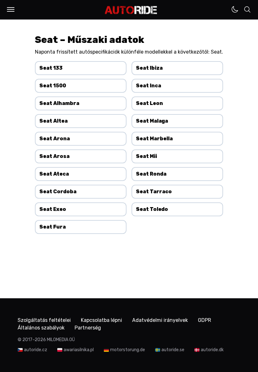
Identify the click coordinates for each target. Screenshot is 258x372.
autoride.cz (35, 349)
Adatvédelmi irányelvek (160, 320)
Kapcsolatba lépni (101, 320)
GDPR (204, 320)
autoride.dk (212, 349)
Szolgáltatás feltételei (44, 320)
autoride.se (172, 349)
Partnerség (88, 328)
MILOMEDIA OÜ (61, 339)
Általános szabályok (41, 328)
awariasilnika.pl (79, 349)
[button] (11, 9)
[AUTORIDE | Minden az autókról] (131, 10)
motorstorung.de (127, 349)
